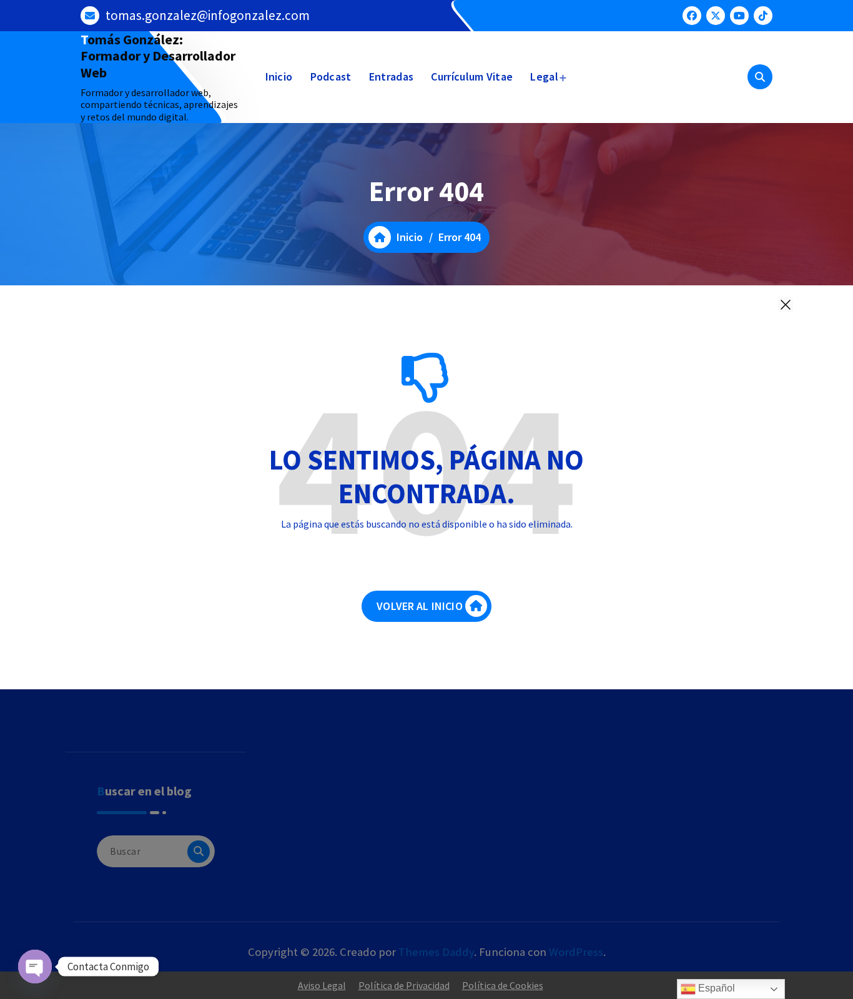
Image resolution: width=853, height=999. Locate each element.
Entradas (391, 76)
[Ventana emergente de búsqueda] (759, 76)
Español (715, 988)
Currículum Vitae (472, 76)
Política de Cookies (502, 985)
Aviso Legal (322, 985)
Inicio (279, 76)
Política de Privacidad (404, 985)
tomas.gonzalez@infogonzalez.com (208, 15)
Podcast (331, 76)
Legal (544, 76)
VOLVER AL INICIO (420, 606)
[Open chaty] (35, 966)
